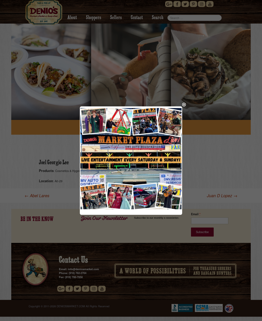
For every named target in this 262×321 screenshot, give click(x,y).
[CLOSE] (184, 104)
